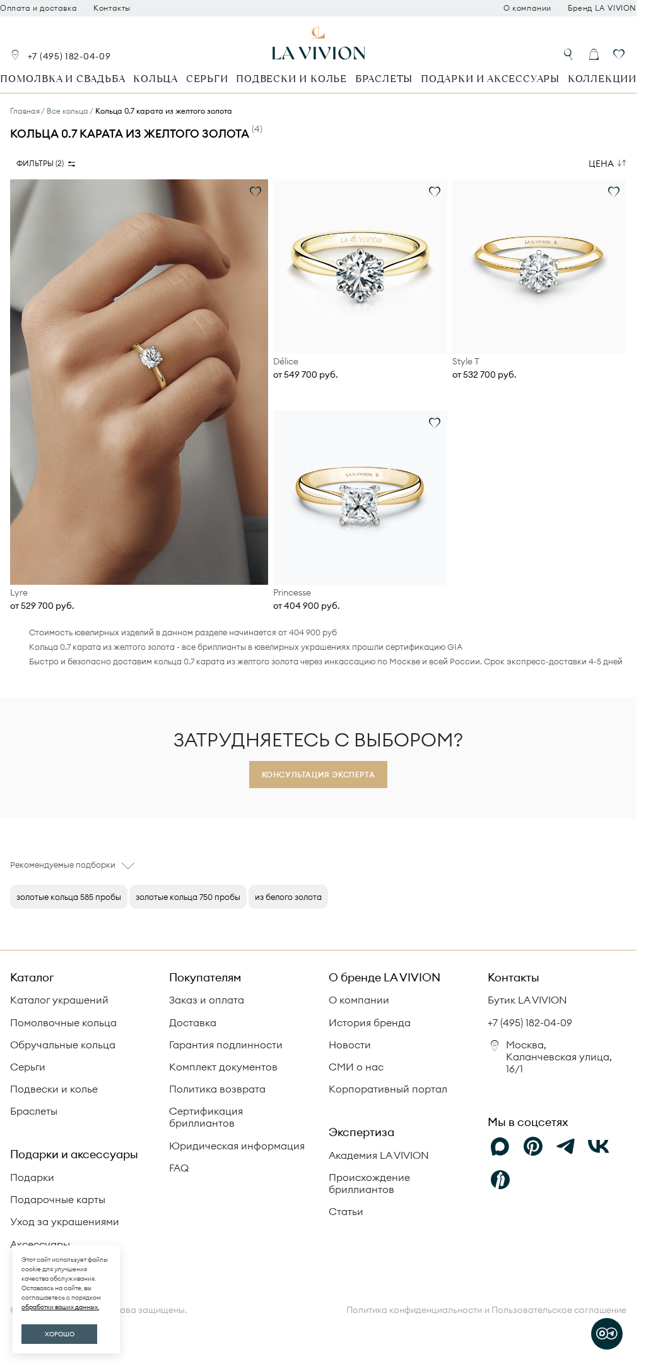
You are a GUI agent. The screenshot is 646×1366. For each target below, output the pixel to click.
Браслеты (384, 78)
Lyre (19, 592)
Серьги (207, 78)
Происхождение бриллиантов (369, 1183)
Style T (465, 361)
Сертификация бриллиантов (206, 1117)
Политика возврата (217, 1088)
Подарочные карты (57, 1199)
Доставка (192, 1022)
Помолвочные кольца (63, 1022)
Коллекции (602, 78)
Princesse (292, 592)
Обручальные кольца (62, 1044)
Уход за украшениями (64, 1221)
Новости (350, 1044)
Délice (285, 361)
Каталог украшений (59, 999)
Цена (601, 163)
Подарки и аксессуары (490, 78)
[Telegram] (565, 1146)
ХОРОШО (59, 1334)
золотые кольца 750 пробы (188, 897)
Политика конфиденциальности (414, 1310)
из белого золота (288, 897)
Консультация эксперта (318, 774)
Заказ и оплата (206, 999)
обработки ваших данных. (60, 1307)
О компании (527, 8)
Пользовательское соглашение (558, 1309)
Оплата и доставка (38, 8)
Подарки (32, 1177)
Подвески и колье (291, 78)
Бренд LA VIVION (602, 8)
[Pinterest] (533, 1146)
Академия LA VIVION (379, 1155)
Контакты (112, 8)
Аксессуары (40, 1244)
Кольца (155, 78)
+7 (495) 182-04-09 (69, 56)
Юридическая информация (237, 1145)
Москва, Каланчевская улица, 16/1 (559, 1056)
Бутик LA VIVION (527, 999)
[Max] (500, 1146)
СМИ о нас (356, 1066)
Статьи (346, 1211)
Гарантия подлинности (226, 1044)
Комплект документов (223, 1066)
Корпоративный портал (388, 1088)
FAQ (179, 1167)
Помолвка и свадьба (62, 78)
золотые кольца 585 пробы (68, 897)
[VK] (598, 1146)
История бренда (370, 1022)
